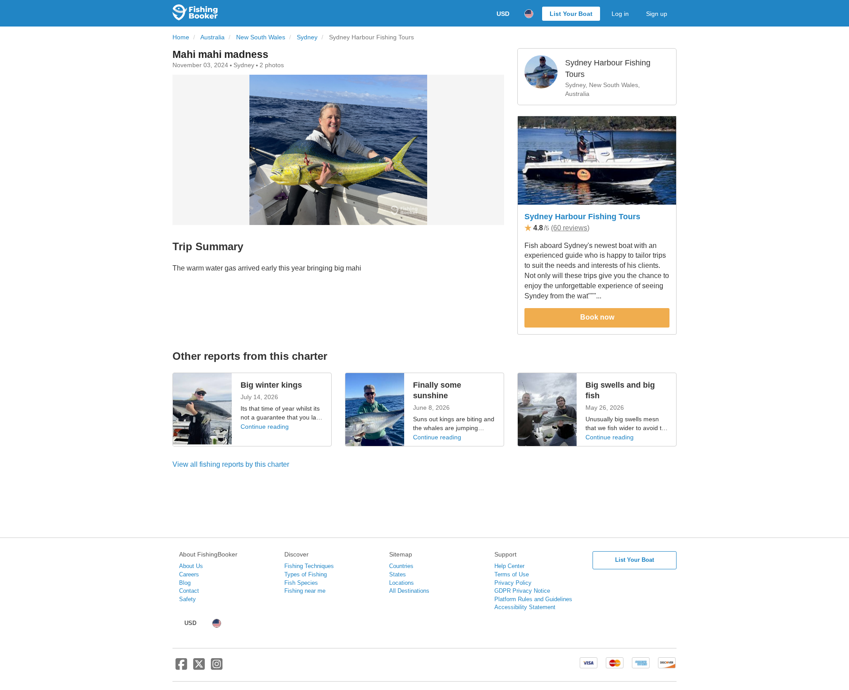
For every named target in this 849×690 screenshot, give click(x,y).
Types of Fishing (305, 574)
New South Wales (260, 37)
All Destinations (409, 590)
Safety (187, 599)
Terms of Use (511, 574)
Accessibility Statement (524, 607)
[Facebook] (181, 667)
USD (503, 13)
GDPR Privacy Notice (522, 590)
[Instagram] (216, 667)
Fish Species (301, 582)
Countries (401, 566)
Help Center (509, 566)
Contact (189, 590)
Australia (212, 37)
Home (180, 37)
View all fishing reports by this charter (230, 464)
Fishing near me (304, 590)
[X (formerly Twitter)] (199, 667)
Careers (189, 574)
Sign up (656, 13)
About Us (191, 566)
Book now (597, 317)
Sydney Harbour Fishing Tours (582, 216)
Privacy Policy (513, 582)
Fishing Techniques (309, 566)
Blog (185, 582)
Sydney (307, 37)
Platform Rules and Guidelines (533, 599)
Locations (401, 582)
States (397, 574)
